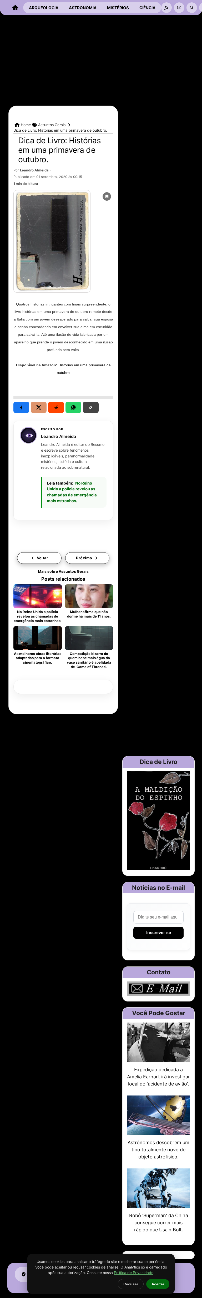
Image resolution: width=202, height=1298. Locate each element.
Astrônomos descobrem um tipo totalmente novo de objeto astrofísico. (158, 1149)
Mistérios (118, 7)
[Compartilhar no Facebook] (21, 407)
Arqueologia (43, 7)
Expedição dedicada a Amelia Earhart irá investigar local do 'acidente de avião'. (158, 1077)
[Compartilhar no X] (39, 407)
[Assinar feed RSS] (166, 7)
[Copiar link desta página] (91, 407)
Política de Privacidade (133, 1272)
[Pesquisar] (191, 7)
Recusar (130, 1284)
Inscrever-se (158, 932)
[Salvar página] (107, 196)
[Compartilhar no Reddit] (56, 407)
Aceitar (158, 1284)
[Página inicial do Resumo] (15, 7)
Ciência (147, 7)
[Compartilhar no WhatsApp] (73, 407)
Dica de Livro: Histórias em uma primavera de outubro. (59, 150)
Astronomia (83, 7)
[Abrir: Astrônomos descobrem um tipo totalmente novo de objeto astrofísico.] (158, 1115)
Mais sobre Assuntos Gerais (63, 571)
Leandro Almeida (34, 170)
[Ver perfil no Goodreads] (179, 7)
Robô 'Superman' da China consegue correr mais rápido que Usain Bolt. (158, 1222)
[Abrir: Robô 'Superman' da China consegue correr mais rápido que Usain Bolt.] (158, 1188)
